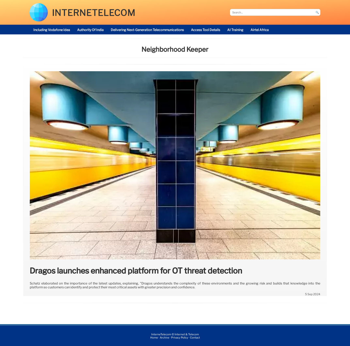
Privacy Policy (179, 337)
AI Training (235, 30)
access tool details (205, 30)
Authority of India (90, 30)
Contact (195, 337)
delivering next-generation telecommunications (147, 30)
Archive (164, 337)
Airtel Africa (260, 30)
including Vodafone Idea (51, 30)
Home (154, 337)
